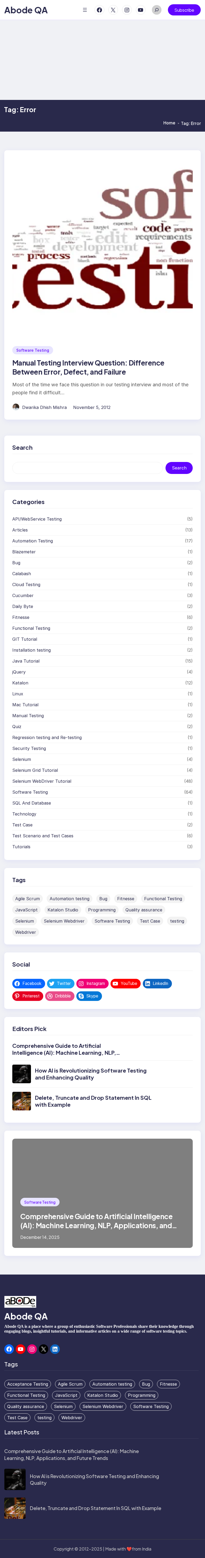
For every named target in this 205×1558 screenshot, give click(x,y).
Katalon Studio (63, 909)
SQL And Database (31, 803)
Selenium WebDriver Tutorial (41, 781)
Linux (17, 693)
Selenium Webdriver (64, 921)
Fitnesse (20, 617)
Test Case (22, 824)
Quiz (16, 726)
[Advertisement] (102, 60)
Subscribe (184, 10)
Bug (16, 562)
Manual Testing (28, 715)
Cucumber (23, 595)
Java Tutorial (26, 661)
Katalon (20, 682)
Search (179, 467)
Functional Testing (31, 628)
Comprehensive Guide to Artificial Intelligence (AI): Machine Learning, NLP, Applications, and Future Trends (64, 1052)
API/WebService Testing (37, 519)
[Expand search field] (156, 10)
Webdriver (25, 932)
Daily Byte (22, 606)
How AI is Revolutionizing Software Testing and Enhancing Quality (91, 1074)
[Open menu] (85, 10)
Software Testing (32, 350)
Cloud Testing (26, 584)
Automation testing (69, 898)
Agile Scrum (27, 898)
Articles (20, 530)
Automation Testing (32, 540)
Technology (24, 814)
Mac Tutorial (25, 704)
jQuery (19, 672)
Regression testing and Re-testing (47, 737)
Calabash (21, 573)
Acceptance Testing (27, 1384)
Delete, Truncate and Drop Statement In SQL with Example (95, 1508)
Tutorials (21, 846)
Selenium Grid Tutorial (35, 770)
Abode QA (26, 10)
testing (177, 921)
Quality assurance (143, 909)
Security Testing (29, 748)
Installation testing (31, 650)
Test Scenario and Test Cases (42, 835)
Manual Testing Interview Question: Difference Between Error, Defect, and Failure (88, 367)
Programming (102, 909)
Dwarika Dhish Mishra (44, 407)
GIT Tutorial (24, 639)
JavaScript (26, 909)
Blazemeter (24, 551)
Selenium (21, 759)
